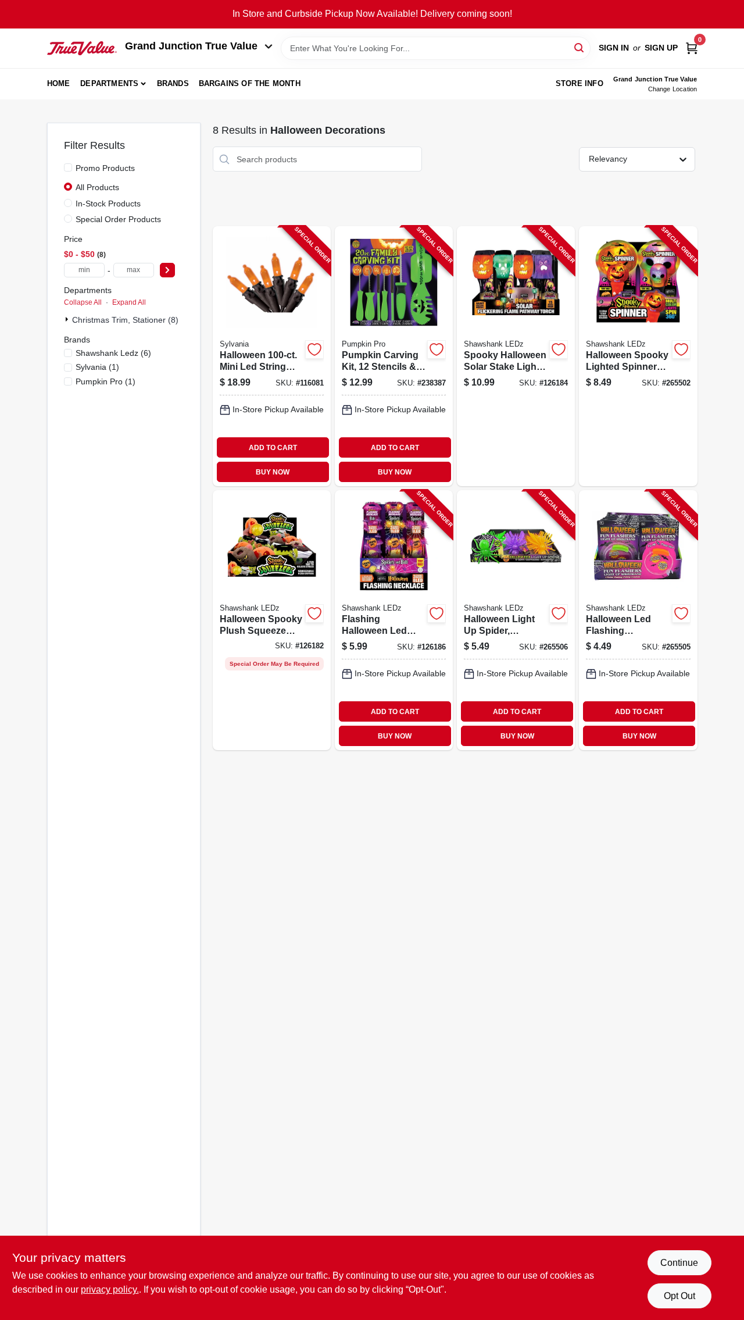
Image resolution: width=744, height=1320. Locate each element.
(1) (97, 367)
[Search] (579, 47)
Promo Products (105, 168)
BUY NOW (272, 472)
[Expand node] (68, 319)
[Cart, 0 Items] (692, 48)
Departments (109, 83)
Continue (679, 1263)
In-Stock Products (108, 203)
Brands (173, 83)
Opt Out (679, 1296)
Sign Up (661, 47)
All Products (97, 187)
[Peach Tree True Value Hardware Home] (82, 48)
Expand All (129, 302)
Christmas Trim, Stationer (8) (125, 319)
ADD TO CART (273, 448)
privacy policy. (110, 1289)
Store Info (579, 83)
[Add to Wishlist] (314, 349)
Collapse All (83, 302)
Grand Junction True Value (191, 46)
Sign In (614, 47)
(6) (113, 353)
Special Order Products (118, 219)
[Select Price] (167, 270)
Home (58, 83)
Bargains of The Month (250, 83)
